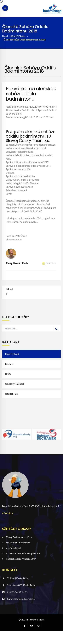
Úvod (5, 36)
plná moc (50, 218)
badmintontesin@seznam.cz (21, 598)
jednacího (18, 218)
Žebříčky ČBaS (13, 547)
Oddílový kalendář (14, 383)
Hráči (8, 373)
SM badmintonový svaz (18, 542)
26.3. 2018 (51, 263)
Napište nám (11, 393)
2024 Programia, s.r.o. (32, 619)
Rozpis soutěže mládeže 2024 (21, 558)
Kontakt (9, 363)
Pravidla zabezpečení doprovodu (23, 553)
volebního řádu (33, 218)
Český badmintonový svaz (19, 537)
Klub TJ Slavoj (18, 36)
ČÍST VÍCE (7, 513)
